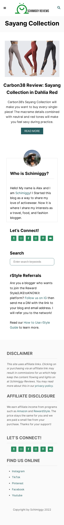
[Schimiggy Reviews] (32, 8)
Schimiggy (22, 193)
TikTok (16, 477)
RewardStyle (42, 411)
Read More (33, 131)
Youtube (17, 495)
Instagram (18, 471)
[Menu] (5, 8)
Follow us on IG (36, 298)
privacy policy (44, 385)
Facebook (18, 489)
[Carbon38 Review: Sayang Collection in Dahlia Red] (32, 60)
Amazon (22, 411)
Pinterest (17, 483)
